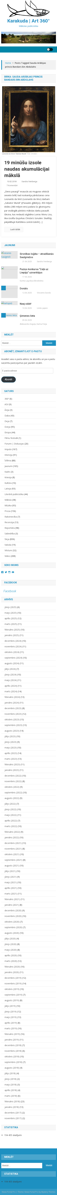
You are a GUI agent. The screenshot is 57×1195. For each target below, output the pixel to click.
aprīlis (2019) (11, 1022)
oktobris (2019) (12, 989)
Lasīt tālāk (15, 229)
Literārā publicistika (14, 494)
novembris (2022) (13, 781)
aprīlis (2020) (11, 955)
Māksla (8, 499)
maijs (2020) (11, 949)
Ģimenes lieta (27, 315)
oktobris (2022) (12, 786)
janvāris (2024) (12, 702)
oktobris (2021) (12, 854)
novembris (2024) (13, 646)
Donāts (24, 288)
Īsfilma (8, 460)
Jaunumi (8, 466)
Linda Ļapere (42, 308)
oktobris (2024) (12, 652)
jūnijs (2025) (11, 607)
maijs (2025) (11, 612)
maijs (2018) (11, 1084)
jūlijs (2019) (10, 1005)
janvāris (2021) (12, 904)
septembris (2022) (13, 792)
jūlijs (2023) (10, 736)
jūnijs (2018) (11, 1079)
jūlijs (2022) (10, 803)
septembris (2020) (13, 927)
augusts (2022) (12, 798)
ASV (6, 404)
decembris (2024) (13, 640)
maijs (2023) (11, 747)
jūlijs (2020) (10, 938)
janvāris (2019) (12, 1039)
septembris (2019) (13, 994)
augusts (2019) (12, 1000)
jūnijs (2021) (11, 876)
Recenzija (9, 522)
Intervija (8, 454)
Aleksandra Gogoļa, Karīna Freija (33, 324)
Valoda (8, 544)
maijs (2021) (11, 882)
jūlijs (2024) (10, 668)
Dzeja (7, 426)
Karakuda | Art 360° (28, 21)
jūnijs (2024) (11, 674)
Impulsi (8, 449)
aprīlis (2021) (11, 888)
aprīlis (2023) (11, 753)
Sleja (7, 539)
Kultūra (8, 483)
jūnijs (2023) (11, 741)
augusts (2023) (12, 730)
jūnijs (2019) (11, 1011)
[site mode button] (50, 49)
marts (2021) (11, 893)
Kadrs (7, 471)
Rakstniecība (11, 516)
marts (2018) (11, 1095)
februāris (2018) (12, 1101)
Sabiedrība (10, 533)
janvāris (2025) (12, 635)
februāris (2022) (12, 831)
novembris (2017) (13, 1118)
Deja (7, 421)
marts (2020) (11, 961)
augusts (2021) (12, 865)
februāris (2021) (12, 899)
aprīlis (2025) (11, 618)
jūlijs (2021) (10, 871)
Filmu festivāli (11, 438)
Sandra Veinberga (29, 181)
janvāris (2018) (12, 1107)
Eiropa (8, 432)
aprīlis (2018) (11, 1090)
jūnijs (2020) (11, 944)
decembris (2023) (13, 708)
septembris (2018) (13, 1062)
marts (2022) (11, 826)
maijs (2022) (11, 815)
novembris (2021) (13, 848)
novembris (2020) (13, 916)
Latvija (8, 488)
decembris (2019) (13, 977)
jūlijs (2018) (10, 1073)
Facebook (10, 582)
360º (7, 398)
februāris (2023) (12, 764)
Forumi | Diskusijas (14, 443)
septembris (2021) (13, 859)
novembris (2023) (13, 713)
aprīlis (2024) (11, 685)
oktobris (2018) (12, 1056)
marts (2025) (11, 624)
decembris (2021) (13, 843)
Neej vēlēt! (25, 303)
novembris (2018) (13, 1050)
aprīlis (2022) (11, 820)
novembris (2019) (13, 983)
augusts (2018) (12, 1067)
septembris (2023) (13, 725)
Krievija (8, 477)
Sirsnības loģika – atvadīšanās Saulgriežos (37, 255)
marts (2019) (11, 1028)
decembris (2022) (13, 775)
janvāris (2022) (12, 837)
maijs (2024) (11, 680)
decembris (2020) (13, 910)
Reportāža (10, 527)
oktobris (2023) (12, 719)
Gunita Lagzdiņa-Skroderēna (31, 281)
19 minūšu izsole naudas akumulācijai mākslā (26, 169)
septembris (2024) (13, 657)
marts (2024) (11, 691)
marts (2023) (11, 758)
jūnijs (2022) (11, 809)
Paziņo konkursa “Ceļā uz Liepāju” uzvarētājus (34, 271)
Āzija (7, 410)
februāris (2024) (12, 697)
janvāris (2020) (12, 972)
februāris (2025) (12, 629)
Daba (7, 415)
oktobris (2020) (12, 921)
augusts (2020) (12, 932)
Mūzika (8, 505)
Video (7, 556)
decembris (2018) (13, 1045)
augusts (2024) (12, 663)
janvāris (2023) (12, 770)
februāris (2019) (12, 1034)
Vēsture (8, 550)
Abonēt (8, 379)
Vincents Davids (44, 293)
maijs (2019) (11, 1017)
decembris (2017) (13, 1112)
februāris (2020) (12, 966)
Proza (7, 511)
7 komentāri (12, 185)
